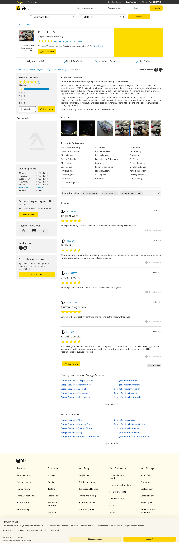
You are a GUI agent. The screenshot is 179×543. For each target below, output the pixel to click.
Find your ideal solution (120, 485)
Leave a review (23, 489)
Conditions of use (149, 495)
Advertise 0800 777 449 (152, 2)
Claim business (37, 274)
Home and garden (87, 509)
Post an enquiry (23, 482)
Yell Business (32, 2)
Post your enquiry (115, 8)
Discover (52, 468)
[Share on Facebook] (156, 70)
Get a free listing (131, 2)
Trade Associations (25, 495)
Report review (155, 230)
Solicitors (51, 512)
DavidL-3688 (71, 302)
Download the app (114, 2)
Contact (113, 505)
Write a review (76, 41)
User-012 (70, 332)
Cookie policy (147, 489)
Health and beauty (87, 502)
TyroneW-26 (71, 211)
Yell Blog (84, 468)
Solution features (117, 498)
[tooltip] (123, 17)
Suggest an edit (28, 214)
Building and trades (87, 482)
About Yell (145, 475)
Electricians (52, 495)
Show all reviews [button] (153, 365)
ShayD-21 (70, 241)
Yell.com (20, 2)
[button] (73, 17)
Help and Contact (24, 502)
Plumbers (51, 482)
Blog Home (84, 475)
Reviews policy (147, 502)
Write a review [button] (46, 109)
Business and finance (88, 489)
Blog (136, 8)
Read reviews (27, 109)
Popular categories (85, 8)
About (112, 512)
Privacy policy (147, 482)
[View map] (36, 141)
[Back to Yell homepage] (22, 8)
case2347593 (71, 273)
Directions (98, 46)
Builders (51, 475)
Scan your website (117, 491)
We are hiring (22, 509)
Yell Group (147, 468)
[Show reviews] (28, 82)
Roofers (51, 489)
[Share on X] (161, 70)
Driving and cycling (87, 495)
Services (21, 468)
